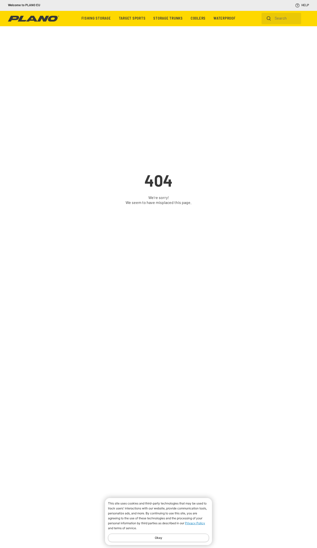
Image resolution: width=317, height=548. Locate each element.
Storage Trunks (168, 19)
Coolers (198, 19)
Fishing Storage (96, 19)
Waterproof (224, 19)
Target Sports (132, 19)
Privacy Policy (195, 523)
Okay (158, 538)
